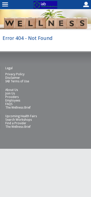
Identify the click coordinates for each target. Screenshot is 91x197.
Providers (12, 97)
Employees (12, 100)
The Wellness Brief (18, 107)
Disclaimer (12, 78)
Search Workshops (18, 119)
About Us (11, 90)
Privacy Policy (15, 74)
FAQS (9, 104)
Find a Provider (15, 123)
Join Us (10, 93)
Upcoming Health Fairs (21, 116)
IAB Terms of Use (17, 81)
